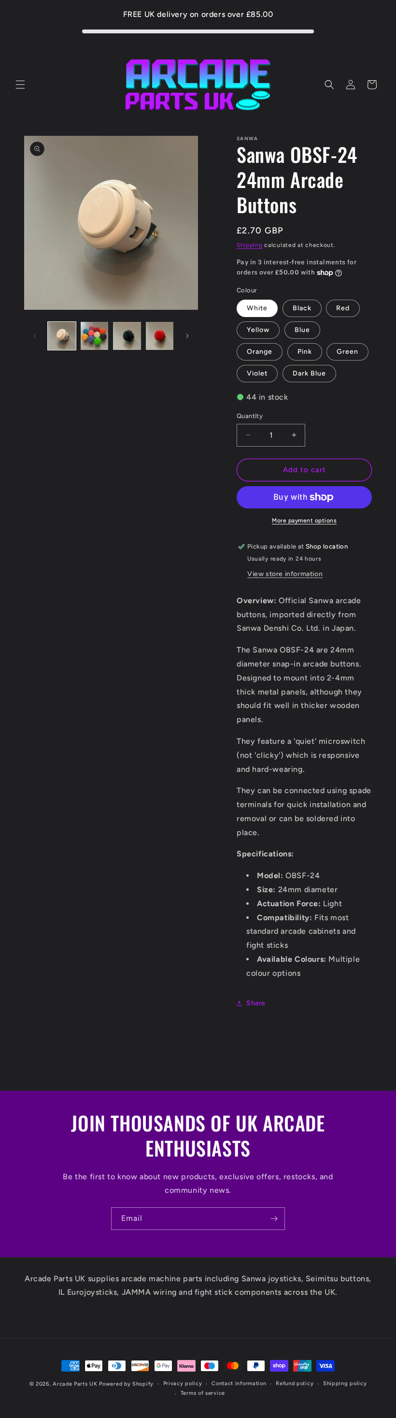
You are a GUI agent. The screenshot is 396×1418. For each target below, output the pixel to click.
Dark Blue (309, 373)
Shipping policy (345, 1383)
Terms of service (203, 1393)
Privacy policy (182, 1383)
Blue (302, 330)
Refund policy (294, 1383)
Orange (259, 351)
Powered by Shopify (126, 1384)
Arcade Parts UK (75, 1384)
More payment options (304, 520)
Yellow (258, 330)
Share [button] (256, 1003)
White (257, 308)
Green (347, 351)
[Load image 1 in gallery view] (62, 336)
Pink (304, 351)
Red (343, 308)
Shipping (250, 245)
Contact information (239, 1383)
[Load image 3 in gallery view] (127, 336)
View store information (285, 574)
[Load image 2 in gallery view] (95, 336)
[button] (20, 84)
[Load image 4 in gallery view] (160, 336)
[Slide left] (34, 336)
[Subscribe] (273, 1218)
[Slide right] (187, 336)
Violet (257, 373)
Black (302, 308)
